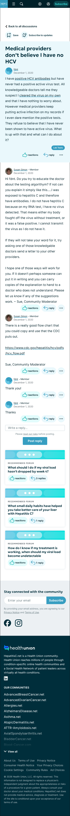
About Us (9, 760)
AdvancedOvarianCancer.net (25, 700)
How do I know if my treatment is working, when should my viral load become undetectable (34, 552)
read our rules (30, 433)
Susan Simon (20, 169)
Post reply (35, 441)
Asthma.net (12, 717)
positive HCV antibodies (32, 78)
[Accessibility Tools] (40, 4)
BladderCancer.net (17, 739)
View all (12, 751)
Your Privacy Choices (50, 765)
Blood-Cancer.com (17, 745)
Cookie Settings (14, 770)
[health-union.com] (19, 649)
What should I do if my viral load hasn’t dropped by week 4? (32, 469)
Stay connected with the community (33, 592)
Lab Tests (58, 147)
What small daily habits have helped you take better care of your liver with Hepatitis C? (35, 510)
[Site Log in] (48, 4)
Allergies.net (13, 705)
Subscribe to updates (41, 35)
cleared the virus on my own (40, 95)
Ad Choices (57, 770)
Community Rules (37, 770)
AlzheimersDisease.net (20, 711)
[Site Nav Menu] (14, 4)
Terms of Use (32, 612)
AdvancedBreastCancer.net (24, 694)
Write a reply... (18, 428)
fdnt (16, 69)
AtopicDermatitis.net (19, 722)
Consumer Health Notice (19, 765)
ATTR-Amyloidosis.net (20, 728)
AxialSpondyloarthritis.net (23, 733)
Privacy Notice (12, 612)
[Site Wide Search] (21, 4)
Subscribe (61, 4)
